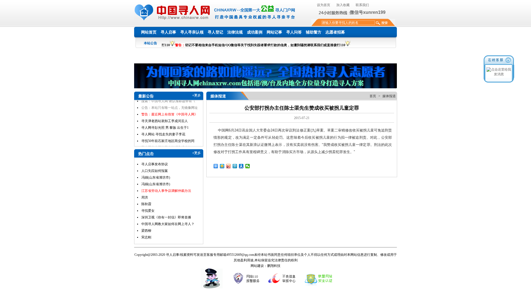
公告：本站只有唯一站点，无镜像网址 (169, 101)
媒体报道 (389, 96)
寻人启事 (168, 32)
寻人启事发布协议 (154, 164)
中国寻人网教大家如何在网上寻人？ (167, 224)
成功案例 (254, 32)
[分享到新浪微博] (228, 166)
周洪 (144, 197)
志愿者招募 (335, 32)
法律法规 (235, 32)
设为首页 (323, 5)
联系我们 (362, 5)
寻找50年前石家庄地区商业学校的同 (167, 134)
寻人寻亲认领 (192, 32)
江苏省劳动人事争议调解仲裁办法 (166, 191)
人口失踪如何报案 (154, 171)
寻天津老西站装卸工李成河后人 (164, 114)
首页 (372, 96)
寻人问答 (294, 32)
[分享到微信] (247, 166)
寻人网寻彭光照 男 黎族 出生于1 (165, 121)
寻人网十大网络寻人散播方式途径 (166, 141)
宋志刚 (146, 237)
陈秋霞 (146, 204)
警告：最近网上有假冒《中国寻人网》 (169, 108)
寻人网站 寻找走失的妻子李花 (163, 128)
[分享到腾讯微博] (235, 166)
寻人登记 (215, 32)
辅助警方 (313, 32)
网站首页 (149, 32)
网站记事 (274, 32)
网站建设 (257, 266)
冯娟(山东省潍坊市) (155, 177)
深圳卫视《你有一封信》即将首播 (166, 217)
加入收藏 (343, 5)
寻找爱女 (148, 211)
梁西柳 (146, 231)
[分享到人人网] (241, 166)
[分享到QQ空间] (222, 166)
